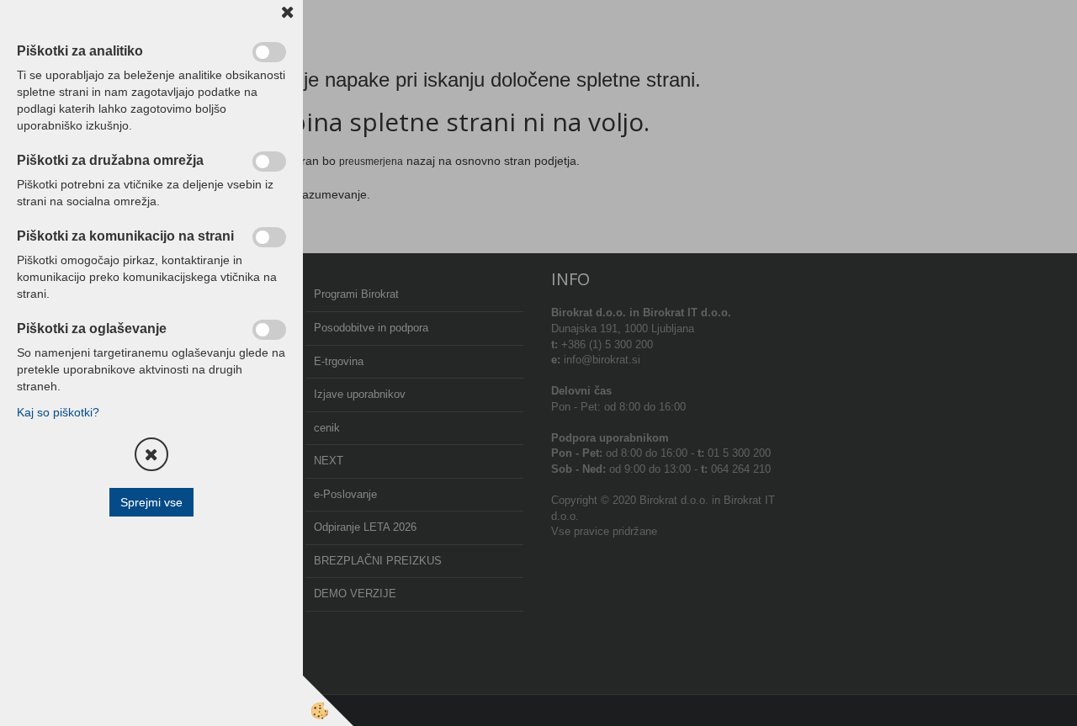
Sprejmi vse (151, 502)
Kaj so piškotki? (58, 412)
